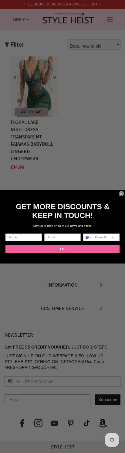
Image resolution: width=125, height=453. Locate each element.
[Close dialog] (121, 193)
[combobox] (88, 237)
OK (62, 249)
